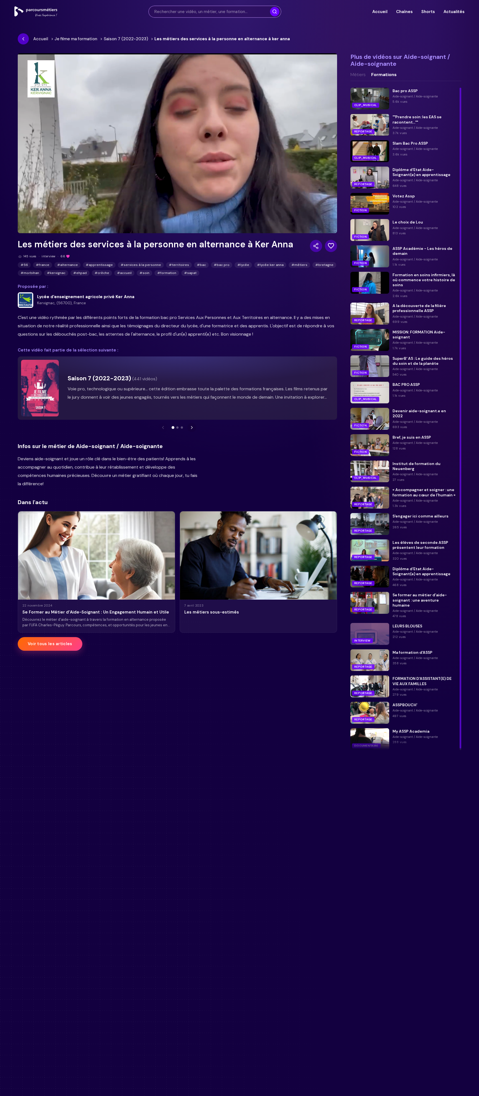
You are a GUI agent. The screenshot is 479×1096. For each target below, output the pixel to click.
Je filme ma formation (76, 39)
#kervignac (56, 273)
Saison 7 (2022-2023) (126, 39)
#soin (144, 273)
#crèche (102, 273)
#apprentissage (99, 265)
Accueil (379, 11)
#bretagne (324, 265)
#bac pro (222, 265)
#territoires (179, 265)
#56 (24, 265)
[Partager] (316, 246)
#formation (166, 273)
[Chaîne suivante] (191, 427)
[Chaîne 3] (182, 427)
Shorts (428, 11)
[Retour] (23, 38)
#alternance (67, 265)
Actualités (454, 11)
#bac (201, 265)
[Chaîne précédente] (163, 427)
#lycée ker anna (270, 265)
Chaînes (404, 11)
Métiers (358, 74)
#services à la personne (141, 265)
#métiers (299, 265)
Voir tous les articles (50, 644)
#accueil (124, 273)
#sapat (190, 273)
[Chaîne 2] (177, 427)
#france (42, 265)
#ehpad (80, 273)
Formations (384, 74)
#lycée (243, 265)
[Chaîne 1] (173, 427)
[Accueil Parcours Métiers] (35, 11)
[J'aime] (331, 246)
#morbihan (30, 273)
